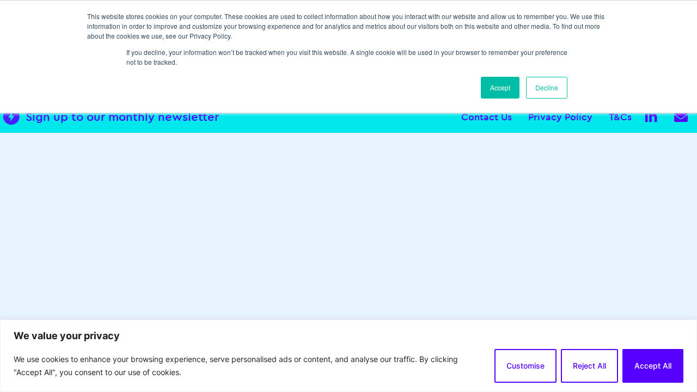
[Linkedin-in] (650, 116)
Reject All (589, 365)
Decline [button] (546, 87)
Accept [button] (500, 87)
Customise (525, 365)
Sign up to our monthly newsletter (122, 116)
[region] (348, 356)
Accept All (652, 365)
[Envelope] (680, 116)
